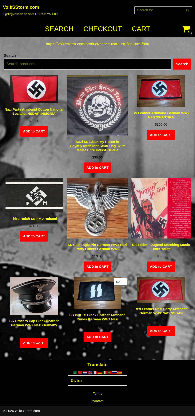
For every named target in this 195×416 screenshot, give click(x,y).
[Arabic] (75, 372)
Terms (97, 393)
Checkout (102, 29)
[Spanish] (119, 372)
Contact (97, 401)
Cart (141, 29)
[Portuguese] (109, 372)
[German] (100, 372)
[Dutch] (85, 372)
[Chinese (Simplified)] (80, 372)
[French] (95, 372)
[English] (90, 372)
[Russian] (114, 372)
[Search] (188, 10)
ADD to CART (34, 131)
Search (59, 29)
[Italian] (104, 372)
